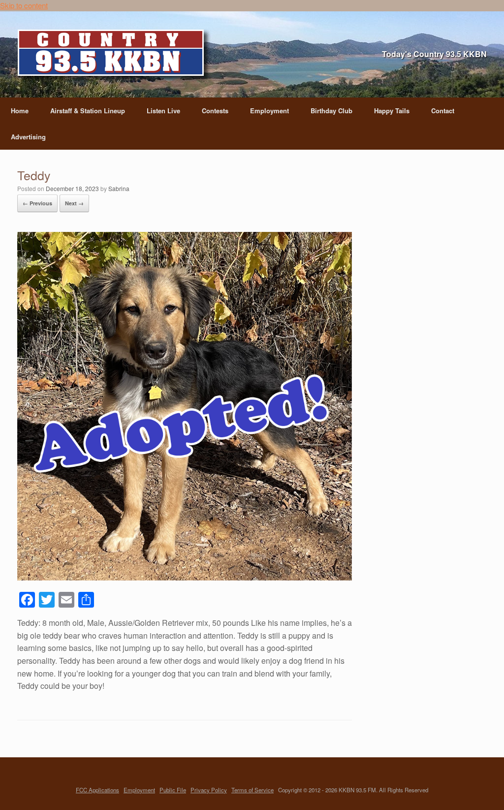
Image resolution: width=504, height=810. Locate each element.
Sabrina (118, 188)
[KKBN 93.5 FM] (114, 56)
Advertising (28, 136)
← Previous (37, 203)
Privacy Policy (208, 790)
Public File (172, 790)
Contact (442, 110)
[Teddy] (184, 577)
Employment (269, 110)
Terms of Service (252, 790)
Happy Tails (392, 110)
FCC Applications (97, 790)
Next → (74, 203)
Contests (215, 110)
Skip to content (24, 5)
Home (20, 110)
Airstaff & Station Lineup (87, 110)
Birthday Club (331, 110)
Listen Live (163, 110)
